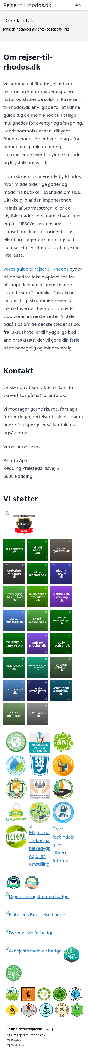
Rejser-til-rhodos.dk (27, 5)
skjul (48, 1029)
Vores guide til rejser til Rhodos (36, 269)
